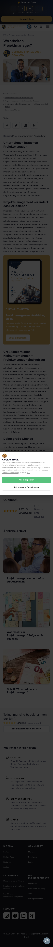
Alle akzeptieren (26, 480)
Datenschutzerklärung (10, 473)
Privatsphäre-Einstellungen (26, 487)
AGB (28, 473)
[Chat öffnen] (46, 940)
